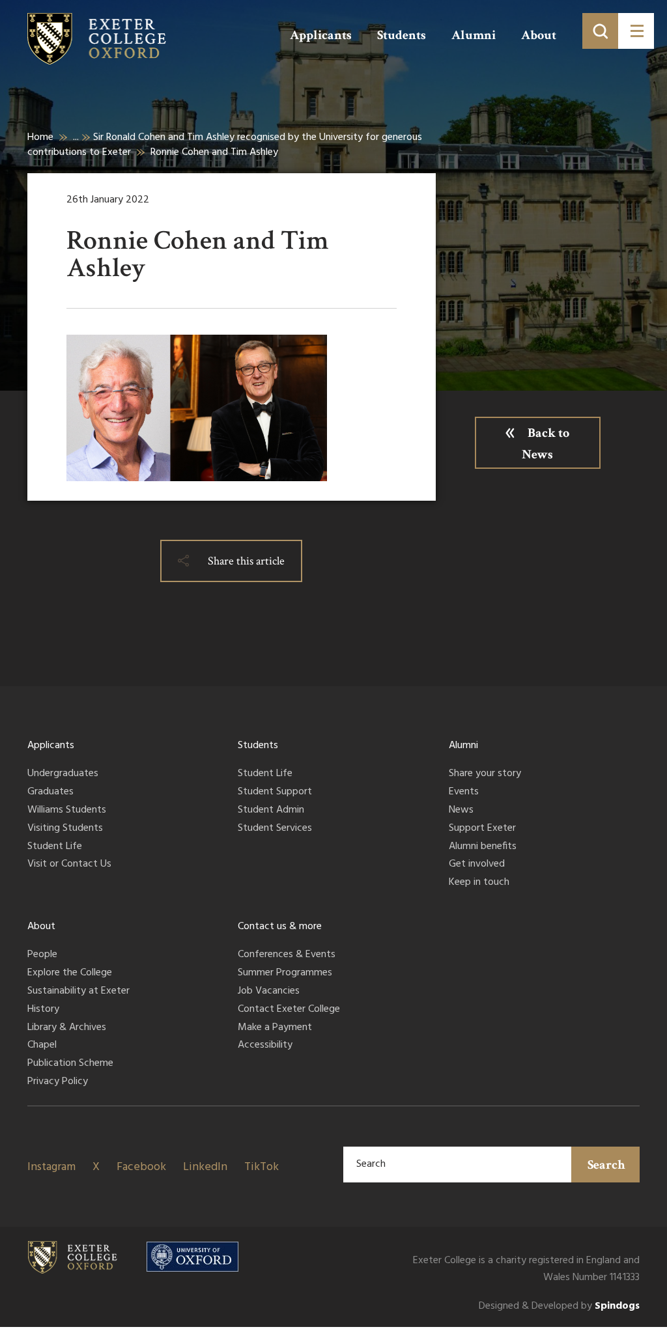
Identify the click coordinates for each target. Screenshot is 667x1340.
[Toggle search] (600, 31)
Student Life (54, 847)
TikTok (261, 1167)
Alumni (473, 35)
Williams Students (66, 810)
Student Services (275, 829)
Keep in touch (479, 883)
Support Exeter (482, 829)
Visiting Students (65, 829)
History (43, 1010)
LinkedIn (205, 1167)
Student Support (275, 792)
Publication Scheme (70, 1064)
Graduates (50, 792)
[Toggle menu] (636, 31)
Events (464, 792)
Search (606, 1164)
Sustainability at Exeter (78, 991)
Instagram (51, 1167)
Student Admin (271, 810)
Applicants (321, 35)
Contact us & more (280, 926)
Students (401, 35)
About (538, 35)
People (42, 955)
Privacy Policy (57, 1082)
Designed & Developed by (559, 1306)
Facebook (141, 1167)
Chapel (42, 1046)
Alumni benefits (483, 847)
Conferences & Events (286, 955)
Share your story (485, 774)
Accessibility (265, 1046)
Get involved (477, 864)
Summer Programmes (285, 973)
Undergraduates (62, 774)
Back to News (545, 444)
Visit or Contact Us (69, 864)
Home (40, 137)
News (461, 810)
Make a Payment (275, 1028)
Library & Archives (66, 1028)
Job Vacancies (269, 991)
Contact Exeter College (289, 1010)
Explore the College (69, 973)
